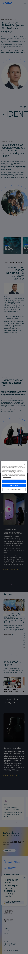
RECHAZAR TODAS (14, 481)
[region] (14, 477)
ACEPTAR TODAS (14, 485)
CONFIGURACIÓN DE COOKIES (14, 489)
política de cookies (6, 476)
